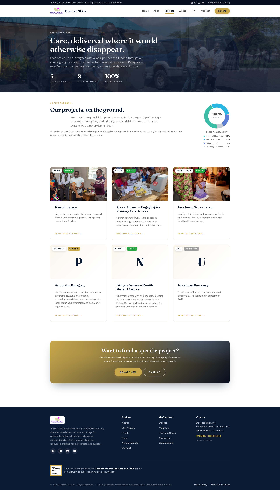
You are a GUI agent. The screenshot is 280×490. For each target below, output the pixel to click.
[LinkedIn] (199, 3)
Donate (222, 11)
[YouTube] (203, 3)
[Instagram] (195, 3)
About (157, 10)
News (194, 10)
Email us (154, 372)
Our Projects (128, 427)
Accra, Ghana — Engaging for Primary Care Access (138, 209)
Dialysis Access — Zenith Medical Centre (134, 287)
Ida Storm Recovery (193, 285)
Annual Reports (130, 442)
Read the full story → (68, 233)
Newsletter (165, 438)
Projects (169, 10)
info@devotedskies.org (219, 2)
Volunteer (164, 427)
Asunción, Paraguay (70, 285)
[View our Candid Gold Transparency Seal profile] (56, 470)
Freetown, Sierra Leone (195, 207)
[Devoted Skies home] (82, 420)
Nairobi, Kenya (66, 207)
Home (145, 10)
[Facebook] (192, 3)
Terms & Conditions (220, 485)
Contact (205, 10)
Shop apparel (166, 442)
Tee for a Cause (167, 432)
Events (182, 10)
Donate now (128, 372)
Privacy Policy (200, 485)
